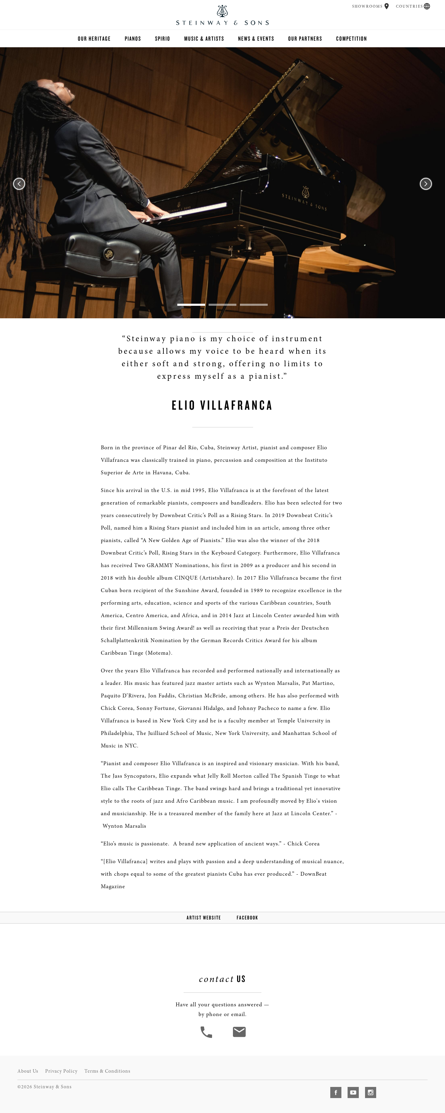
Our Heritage (94, 38)
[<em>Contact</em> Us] (239, 1037)
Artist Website (204, 917)
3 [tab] (254, 305)
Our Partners (305, 38)
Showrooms (367, 6)
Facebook (247, 917)
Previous (19, 184)
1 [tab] (191, 305)
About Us (27, 1071)
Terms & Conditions (107, 1071)
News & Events (256, 38)
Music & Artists (204, 38)
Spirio (162, 38)
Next (425, 184)
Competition (351, 38)
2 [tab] (222, 305)
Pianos (133, 38)
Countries (409, 6)
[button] (387, 6)
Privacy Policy (61, 1071)
